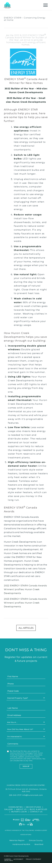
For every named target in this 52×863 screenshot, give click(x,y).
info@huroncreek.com (32, 795)
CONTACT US (36, 811)
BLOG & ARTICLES (38, 809)
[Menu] (44, 5)
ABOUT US (21, 809)
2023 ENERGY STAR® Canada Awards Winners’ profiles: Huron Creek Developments (25, 603)
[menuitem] (44, 5)
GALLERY (8, 809)
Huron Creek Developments (26, 92)
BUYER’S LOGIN (19, 811)
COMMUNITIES (15, 807)
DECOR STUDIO (33, 807)
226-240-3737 (15, 795)
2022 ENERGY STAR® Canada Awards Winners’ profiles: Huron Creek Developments (25, 589)
